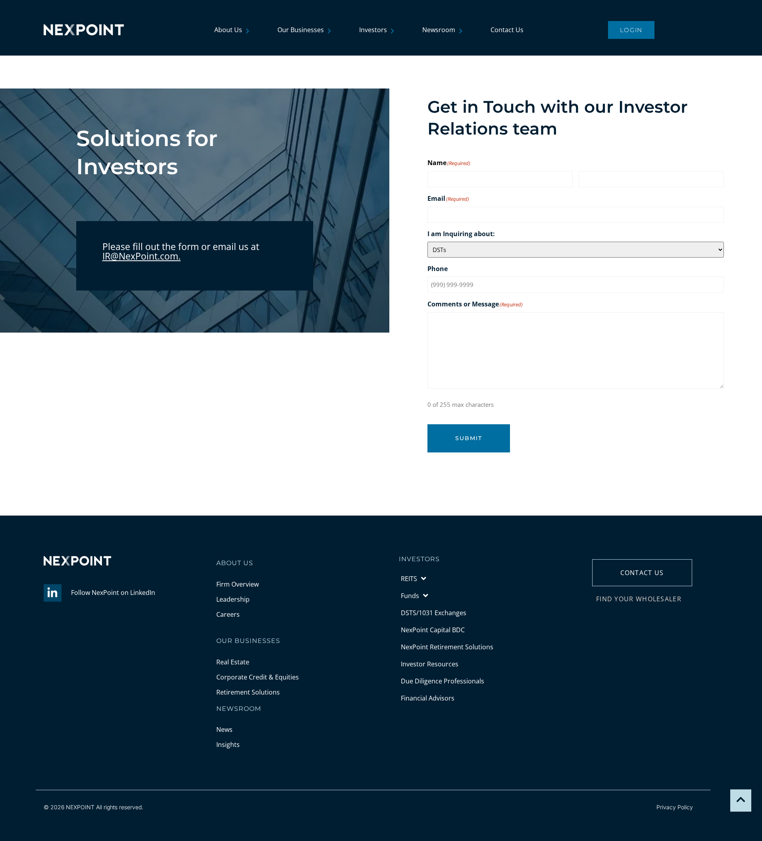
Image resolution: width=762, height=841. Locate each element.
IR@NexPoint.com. (141, 256)
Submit (468, 438)
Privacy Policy (674, 807)
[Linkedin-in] (53, 593)
